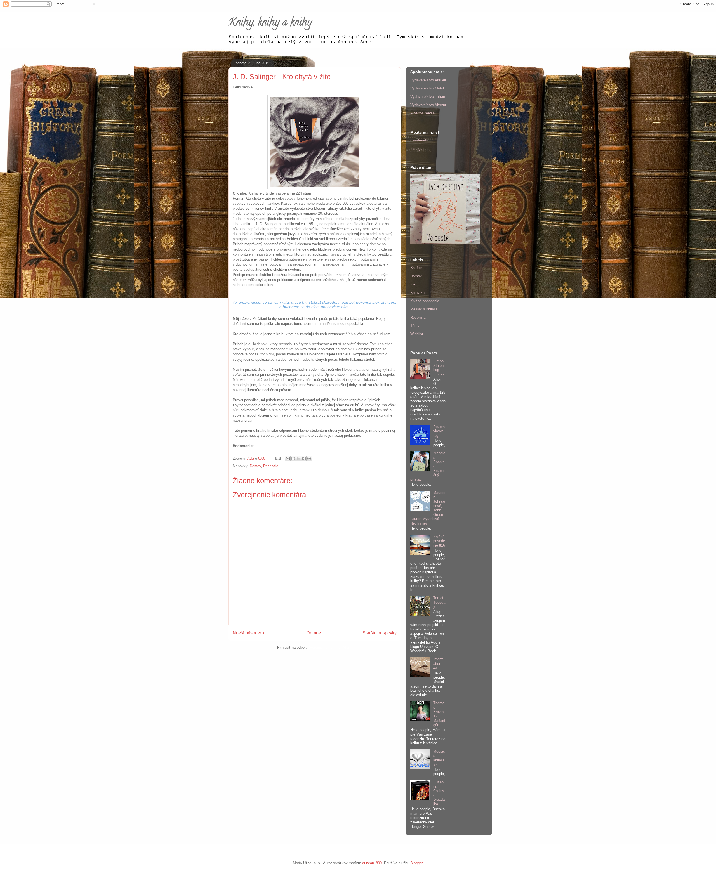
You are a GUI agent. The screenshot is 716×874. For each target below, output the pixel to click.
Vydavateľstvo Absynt (428, 105)
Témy (415, 325)
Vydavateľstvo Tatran (427, 97)
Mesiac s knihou (423, 309)
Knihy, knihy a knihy (270, 23)
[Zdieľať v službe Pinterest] (309, 458)
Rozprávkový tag (439, 431)
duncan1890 (372, 863)
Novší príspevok (249, 632)
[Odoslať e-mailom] (288, 458)
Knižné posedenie (424, 301)
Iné (412, 284)
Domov (255, 466)
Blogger (416, 863)
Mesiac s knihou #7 (439, 758)
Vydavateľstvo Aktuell (428, 80)
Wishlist (416, 334)
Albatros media (422, 113)
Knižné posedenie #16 (439, 541)
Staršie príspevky (379, 632)
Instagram (418, 149)
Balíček (416, 268)
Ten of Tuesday (439, 602)
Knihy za (417, 292)
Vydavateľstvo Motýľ (427, 88)
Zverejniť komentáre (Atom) (330, 647)
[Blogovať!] (293, 458)
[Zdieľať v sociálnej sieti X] (298, 458)
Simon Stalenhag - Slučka (438, 367)
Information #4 (438, 663)
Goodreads (419, 140)
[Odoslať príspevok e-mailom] (278, 458)
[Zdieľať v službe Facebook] (304, 458)
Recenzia (270, 466)
